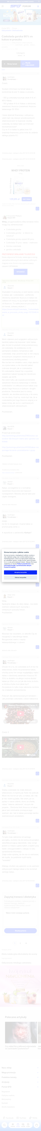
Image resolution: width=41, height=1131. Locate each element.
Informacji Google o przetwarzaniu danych (17, 565)
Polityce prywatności (23, 564)
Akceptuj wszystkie (20, 572)
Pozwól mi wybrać (10, 567)
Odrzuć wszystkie (20, 577)
